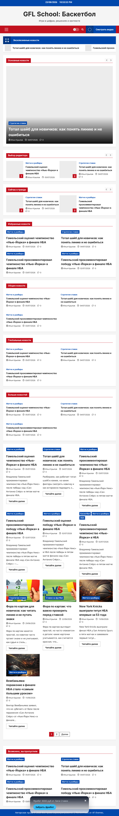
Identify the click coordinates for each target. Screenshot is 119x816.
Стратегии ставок (87, 163)
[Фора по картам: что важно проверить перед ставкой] (59, 591)
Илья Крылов (34, 177)
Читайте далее (18, 502)
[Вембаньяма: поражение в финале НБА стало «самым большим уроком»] (23, 665)
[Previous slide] (107, 155)
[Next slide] (111, 155)
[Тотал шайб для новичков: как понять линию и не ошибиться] (59, 105)
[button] (6, 29)
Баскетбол (85, 513)
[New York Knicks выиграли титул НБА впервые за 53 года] (96, 591)
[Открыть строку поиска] (83, 29)
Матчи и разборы (34, 163)
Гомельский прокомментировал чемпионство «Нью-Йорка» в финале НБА (68, 203)
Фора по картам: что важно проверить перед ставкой (57, 610)
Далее (64, 734)
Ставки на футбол (54, 598)
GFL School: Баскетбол (59, 14)
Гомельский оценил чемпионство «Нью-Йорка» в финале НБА (14, 169)
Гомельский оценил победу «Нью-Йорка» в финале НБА (59, 525)
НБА (82, 518)
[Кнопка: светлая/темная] (76, 29)
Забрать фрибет (44, 807)
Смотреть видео (105, 29)
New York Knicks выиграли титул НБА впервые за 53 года (93, 610)
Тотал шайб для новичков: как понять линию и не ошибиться (68, 169)
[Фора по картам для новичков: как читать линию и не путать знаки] (23, 591)
